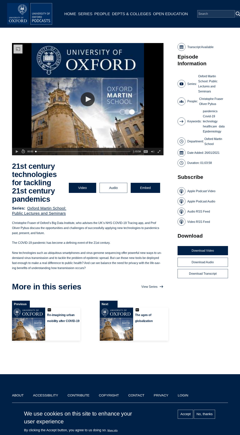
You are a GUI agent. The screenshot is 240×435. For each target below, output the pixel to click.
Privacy (161, 395)
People (102, 14)
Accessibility (45, 395)
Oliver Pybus (207, 104)
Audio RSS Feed (198, 211)
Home (70, 14)
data (222, 126)
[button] (88, 99)
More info (112, 430)
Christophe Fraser (211, 98)
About (18, 395)
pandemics (210, 111)
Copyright (109, 395)
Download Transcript (203, 273)
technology (210, 121)
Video (82, 188)
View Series (149, 286)
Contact (136, 395)
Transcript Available (200, 47)
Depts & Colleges (131, 14)
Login (183, 395)
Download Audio (203, 262)
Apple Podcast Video (201, 191)
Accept (185, 414)
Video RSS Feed (198, 221)
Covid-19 (209, 116)
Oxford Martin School (213, 141)
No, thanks (204, 414)
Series (85, 14)
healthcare (210, 126)
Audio (113, 188)
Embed (145, 188)
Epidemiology (212, 131)
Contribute (78, 395)
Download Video (203, 250)
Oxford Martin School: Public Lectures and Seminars (208, 84)
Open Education (170, 14)
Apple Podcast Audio (201, 201)
